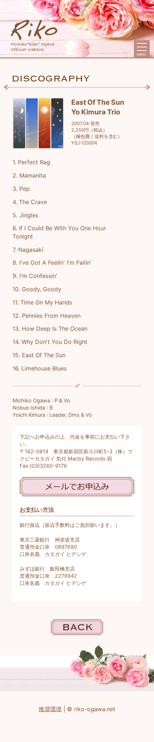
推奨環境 (50, 709)
